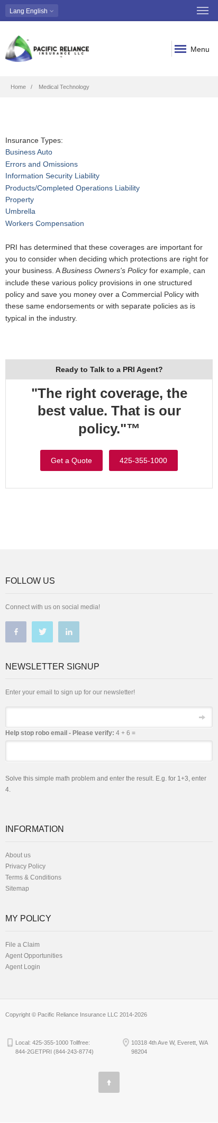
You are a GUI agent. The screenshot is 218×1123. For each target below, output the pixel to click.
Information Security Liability (52, 175)
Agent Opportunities (33, 955)
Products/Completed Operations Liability (72, 188)
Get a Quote (71, 460)
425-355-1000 (143, 460)
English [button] (29, 11)
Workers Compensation (44, 223)
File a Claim (22, 944)
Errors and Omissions (41, 164)
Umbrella (20, 211)
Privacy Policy (25, 866)
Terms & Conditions (33, 877)
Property (19, 199)
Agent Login (22, 967)
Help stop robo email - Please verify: (59, 733)
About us (18, 855)
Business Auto (28, 152)
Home (18, 87)
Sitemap (17, 888)
